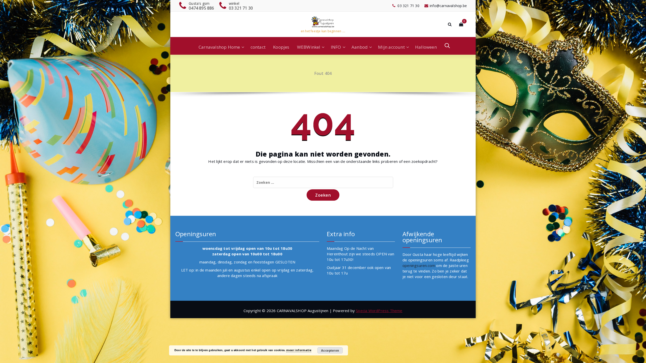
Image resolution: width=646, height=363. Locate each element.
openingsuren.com (418, 265)
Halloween (426, 47)
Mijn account (391, 47)
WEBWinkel (308, 47)
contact (258, 47)
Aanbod (360, 47)
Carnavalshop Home (219, 47)
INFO (336, 47)
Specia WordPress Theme (379, 310)
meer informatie (298, 350)
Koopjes (281, 47)
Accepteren (330, 350)
